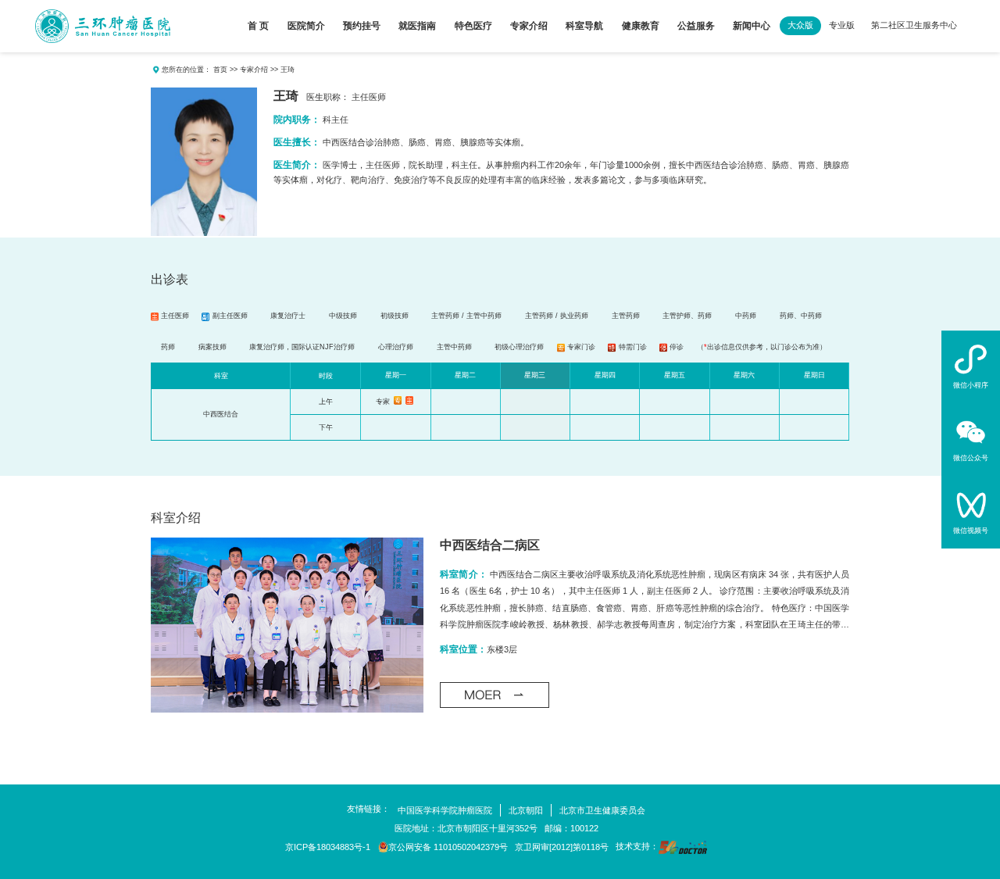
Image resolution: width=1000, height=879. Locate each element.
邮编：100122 (571, 828)
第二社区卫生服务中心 (914, 25)
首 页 (258, 25)
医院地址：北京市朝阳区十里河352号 (466, 828)
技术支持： (637, 846)
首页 (220, 69)
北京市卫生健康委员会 (602, 810)
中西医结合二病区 (490, 545)
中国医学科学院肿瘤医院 (445, 810)
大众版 (800, 25)
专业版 (842, 25)
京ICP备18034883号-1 (327, 847)
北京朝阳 (526, 810)
